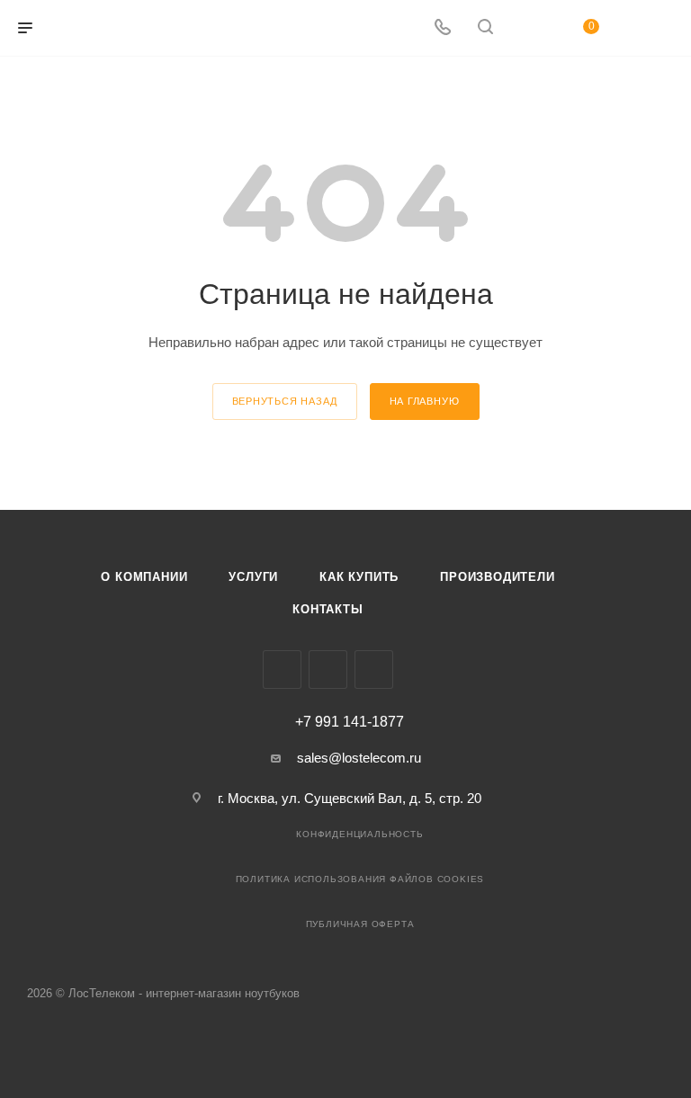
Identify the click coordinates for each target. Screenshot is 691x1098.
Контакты (327, 609)
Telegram (328, 669)
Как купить (359, 577)
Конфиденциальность (359, 834)
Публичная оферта (360, 924)
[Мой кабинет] (528, 28)
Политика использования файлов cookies (360, 879)
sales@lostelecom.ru (359, 757)
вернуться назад (284, 401)
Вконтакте (282, 669)
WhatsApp (373, 669)
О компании (144, 577)
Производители (497, 577)
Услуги (253, 577)
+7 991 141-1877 (349, 722)
